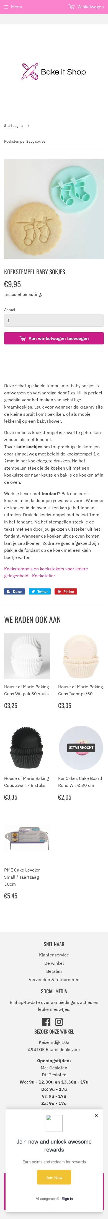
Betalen (54, 971)
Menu (16, 6)
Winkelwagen (90, 6)
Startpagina (13, 125)
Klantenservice (54, 955)
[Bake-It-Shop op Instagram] (59, 1024)
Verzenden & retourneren (54, 979)
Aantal (9, 309)
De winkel (54, 963)
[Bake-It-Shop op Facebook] (46, 1024)
